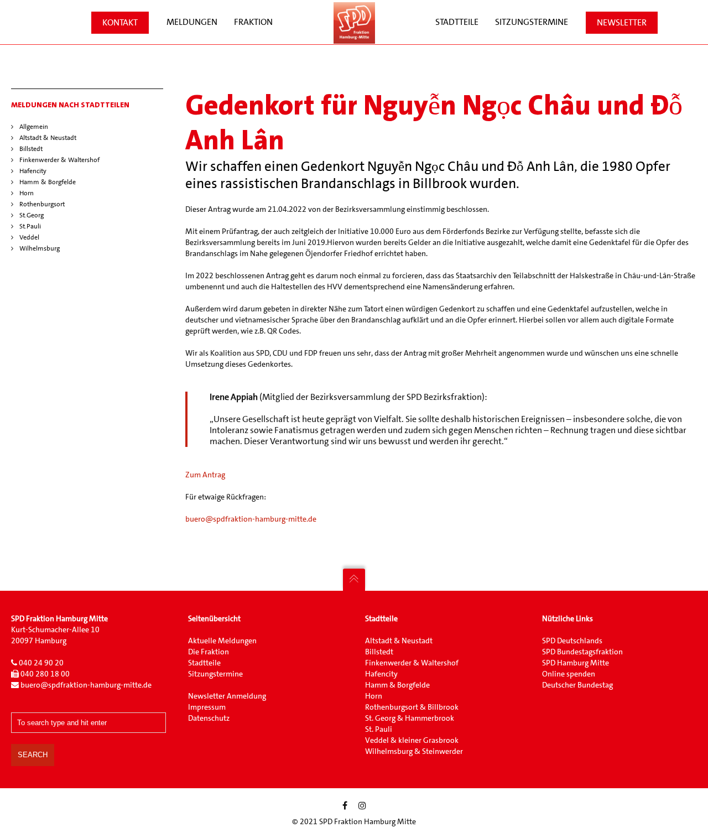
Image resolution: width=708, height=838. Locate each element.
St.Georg (31, 215)
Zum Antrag (205, 475)
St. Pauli (378, 729)
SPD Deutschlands (572, 641)
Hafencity (32, 170)
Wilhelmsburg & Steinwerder (414, 751)
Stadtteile (205, 663)
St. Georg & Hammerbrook (409, 718)
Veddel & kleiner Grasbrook (412, 740)
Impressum (207, 707)
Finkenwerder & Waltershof (59, 159)
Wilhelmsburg (39, 248)
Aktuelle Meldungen (222, 641)
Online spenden (568, 674)
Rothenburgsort (42, 204)
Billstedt (31, 148)
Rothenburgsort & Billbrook (412, 707)
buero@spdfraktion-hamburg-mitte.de (250, 519)
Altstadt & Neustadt (47, 137)
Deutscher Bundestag (577, 685)
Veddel (29, 237)
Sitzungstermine (215, 674)
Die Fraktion (208, 652)
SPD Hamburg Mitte (575, 663)
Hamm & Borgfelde (47, 182)
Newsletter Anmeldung (227, 696)
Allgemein (33, 126)
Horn (26, 193)
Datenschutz (209, 718)
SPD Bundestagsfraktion (582, 652)
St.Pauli (30, 226)
